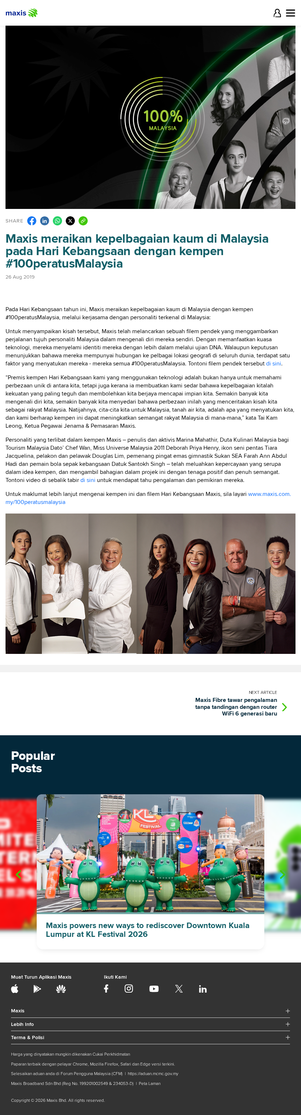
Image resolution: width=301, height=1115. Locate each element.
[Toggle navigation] (290, 13)
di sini (273, 363)
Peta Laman (149, 1083)
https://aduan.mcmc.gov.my (153, 1074)
